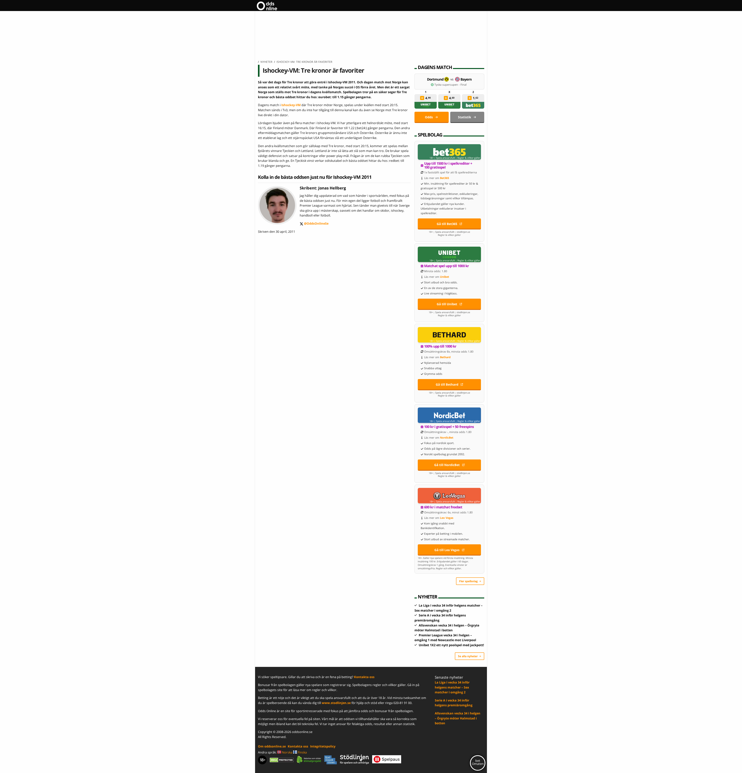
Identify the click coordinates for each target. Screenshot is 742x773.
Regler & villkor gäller (468, 157)
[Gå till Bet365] (449, 152)
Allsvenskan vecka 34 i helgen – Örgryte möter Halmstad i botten (457, 718)
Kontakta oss (364, 677)
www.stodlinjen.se (336, 703)
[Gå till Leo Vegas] (449, 495)
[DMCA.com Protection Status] (282, 759)
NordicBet (446, 437)
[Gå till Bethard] (449, 335)
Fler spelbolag (468, 581)
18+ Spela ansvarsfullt (442, 157)
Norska (286, 752)
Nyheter (266, 62)
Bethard (445, 357)
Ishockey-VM (291, 105)
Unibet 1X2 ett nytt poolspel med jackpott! (451, 645)
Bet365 (444, 178)
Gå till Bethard (447, 384)
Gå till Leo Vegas (446, 550)
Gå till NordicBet (447, 465)
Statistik (464, 117)
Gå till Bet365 (447, 224)
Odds (429, 117)
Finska (302, 752)
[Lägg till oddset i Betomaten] (422, 98)
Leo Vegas (446, 518)
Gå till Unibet (447, 304)
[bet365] (473, 105)
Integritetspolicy (322, 746)
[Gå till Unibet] (449, 254)
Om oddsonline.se (272, 746)
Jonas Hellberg (332, 188)
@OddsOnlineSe (314, 223)
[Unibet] (425, 105)
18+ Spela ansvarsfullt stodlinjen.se (449, 232)
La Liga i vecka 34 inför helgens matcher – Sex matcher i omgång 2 (452, 687)
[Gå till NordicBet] (449, 415)
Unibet (444, 277)
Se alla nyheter (468, 656)
